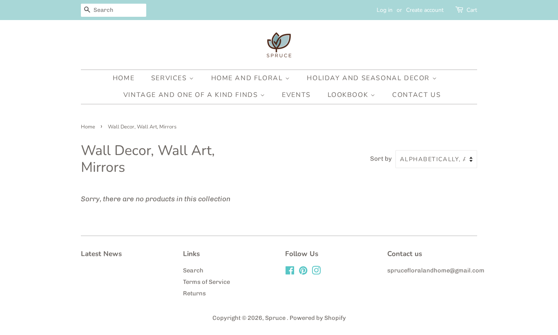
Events (296, 94)
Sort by (381, 158)
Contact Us (416, 94)
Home (123, 78)
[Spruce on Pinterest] (303, 272)
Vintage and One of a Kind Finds (191, 94)
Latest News (101, 254)
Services (170, 78)
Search (193, 270)
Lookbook (349, 94)
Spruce (276, 318)
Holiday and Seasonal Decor (369, 78)
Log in (385, 10)
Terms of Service (206, 282)
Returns (194, 293)
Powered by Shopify (318, 318)
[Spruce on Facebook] (290, 272)
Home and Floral (248, 78)
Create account (425, 10)
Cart (471, 10)
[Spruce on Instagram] (316, 272)
